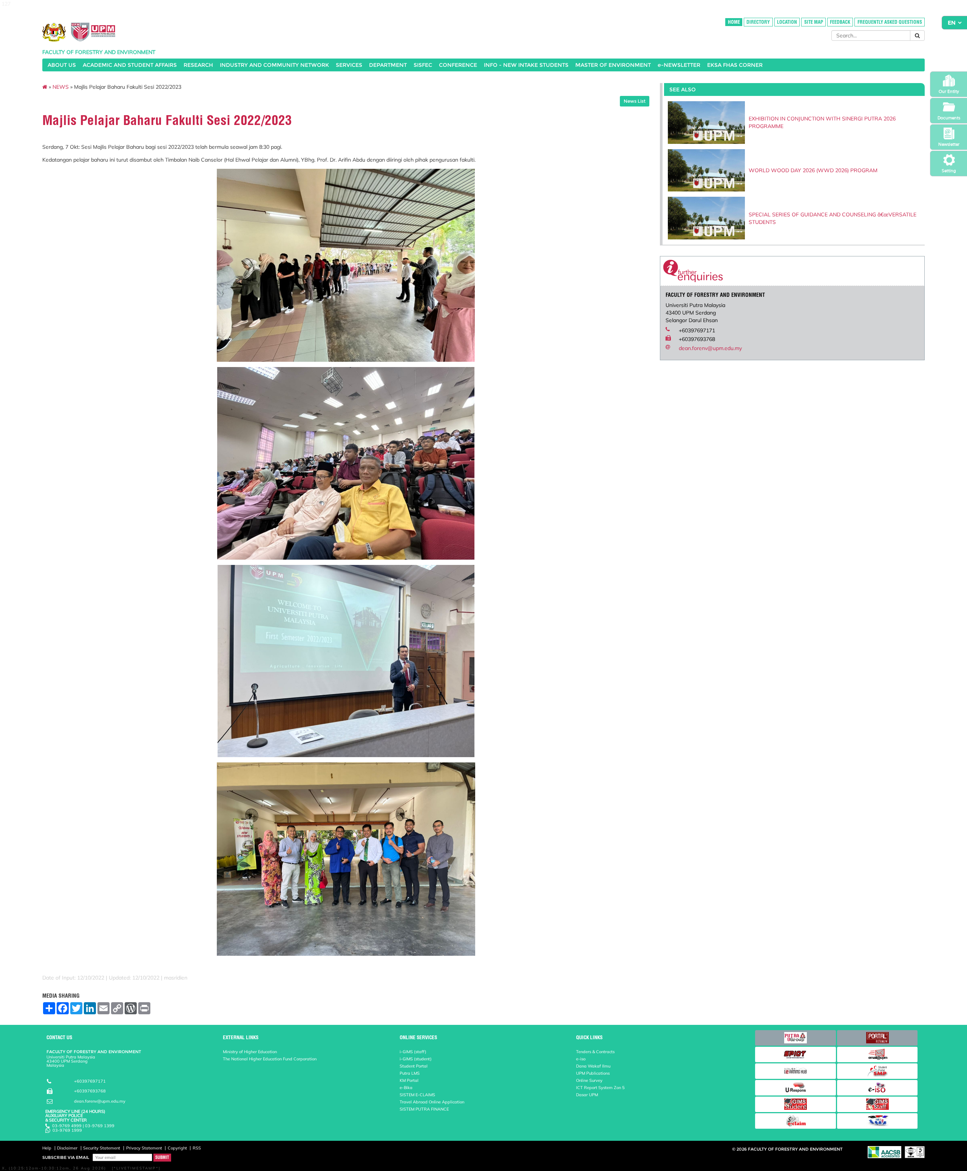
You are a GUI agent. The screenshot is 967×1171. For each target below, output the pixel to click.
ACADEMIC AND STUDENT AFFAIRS (130, 65)
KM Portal (409, 1080)
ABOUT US (62, 65)
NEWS (61, 86)
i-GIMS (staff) (413, 1051)
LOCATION (787, 22)
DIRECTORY (758, 22)
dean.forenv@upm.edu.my (710, 348)
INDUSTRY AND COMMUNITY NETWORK (274, 65)
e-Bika (406, 1087)
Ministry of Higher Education (250, 1051)
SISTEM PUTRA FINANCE (424, 1109)
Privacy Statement (144, 1148)
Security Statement (101, 1148)
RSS (197, 1148)
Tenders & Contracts (595, 1051)
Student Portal (414, 1066)
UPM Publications (593, 1073)
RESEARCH (198, 65)
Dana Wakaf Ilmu (593, 1066)
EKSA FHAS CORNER (735, 65)
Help (46, 1148)
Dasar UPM (587, 1094)
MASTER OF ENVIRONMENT (613, 65)
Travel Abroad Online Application (432, 1102)
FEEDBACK (840, 22)
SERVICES (349, 65)
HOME (734, 22)
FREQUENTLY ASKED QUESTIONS (889, 22)
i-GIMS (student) (416, 1058)
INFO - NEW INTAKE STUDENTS (526, 65)
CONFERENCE (458, 65)
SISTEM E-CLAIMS (417, 1094)
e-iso (580, 1058)
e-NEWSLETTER (679, 65)
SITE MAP (813, 22)
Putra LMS (410, 1073)
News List (635, 101)
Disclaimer (67, 1148)
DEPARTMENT (388, 65)
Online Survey (589, 1080)
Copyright (177, 1148)
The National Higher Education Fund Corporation (270, 1058)
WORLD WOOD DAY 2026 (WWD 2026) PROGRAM (813, 170)
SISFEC (423, 65)
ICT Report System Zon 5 (600, 1087)
